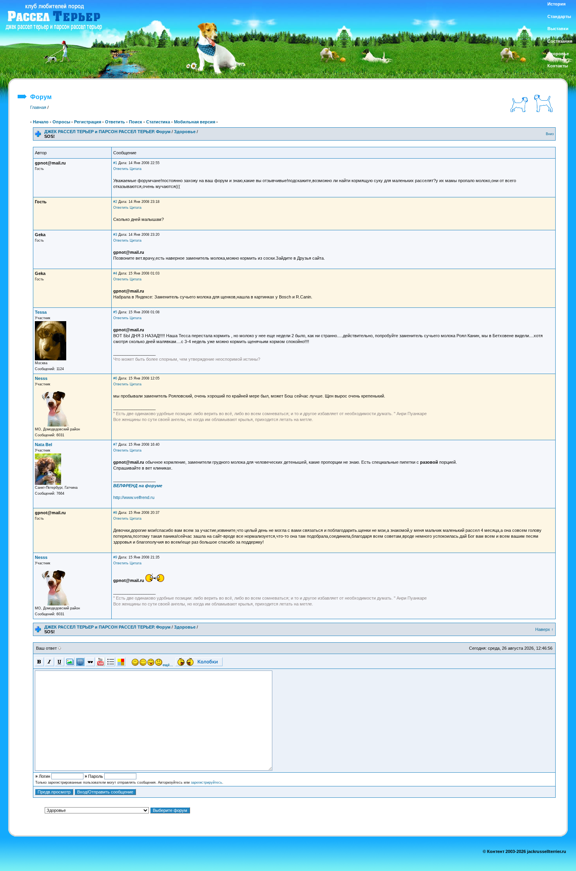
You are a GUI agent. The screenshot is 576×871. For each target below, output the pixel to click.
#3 (115, 235)
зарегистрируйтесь (206, 782)
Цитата (135, 169)
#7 (115, 444)
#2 (115, 202)
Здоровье (185, 131)
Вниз (550, 134)
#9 (115, 557)
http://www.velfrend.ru (133, 497)
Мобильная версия (194, 121)
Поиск (135, 121)
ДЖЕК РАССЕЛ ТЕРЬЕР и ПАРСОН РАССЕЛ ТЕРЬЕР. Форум (107, 131)
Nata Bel (43, 444)
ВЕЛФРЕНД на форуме (137, 485)
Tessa (41, 312)
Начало (41, 121)
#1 (115, 163)
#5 (115, 312)
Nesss (41, 378)
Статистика (158, 121)
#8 (115, 513)
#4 (115, 273)
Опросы (61, 121)
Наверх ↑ (544, 629)
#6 (115, 378)
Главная (38, 107)
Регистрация (87, 121)
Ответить (115, 121)
